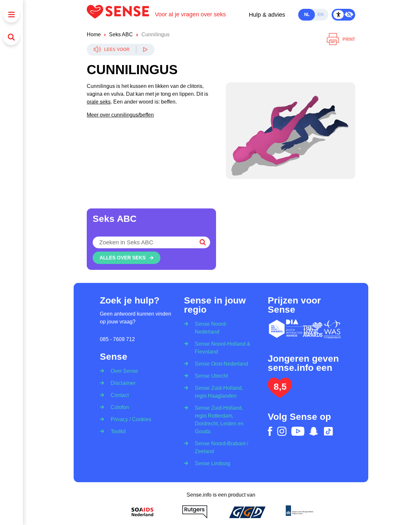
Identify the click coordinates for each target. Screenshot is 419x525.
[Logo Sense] (121, 15)
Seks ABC (121, 34)
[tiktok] (328, 431)
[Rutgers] (194, 511)
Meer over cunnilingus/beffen (120, 115)
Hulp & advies (267, 15)
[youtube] (297, 431)
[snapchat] (313, 431)
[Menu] (11, 15)
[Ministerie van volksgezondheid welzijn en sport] (299, 511)
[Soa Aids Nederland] (142, 511)
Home (94, 34)
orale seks (99, 102)
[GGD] (247, 511)
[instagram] (281, 431)
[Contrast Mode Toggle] (343, 15)
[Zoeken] (11, 37)
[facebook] (270, 431)
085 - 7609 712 (117, 339)
